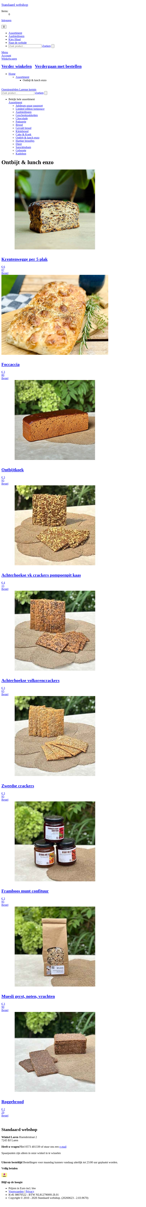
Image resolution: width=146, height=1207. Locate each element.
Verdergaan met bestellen (58, 66)
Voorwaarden (16, 1191)
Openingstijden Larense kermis (18, 89)
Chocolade (22, 118)
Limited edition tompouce (30, 108)
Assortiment (22, 77)
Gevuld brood (23, 128)
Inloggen (6, 20)
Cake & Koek (23, 134)
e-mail (62, 1146)
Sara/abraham (23, 147)
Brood (19, 124)
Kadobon (21, 153)
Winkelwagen (9, 58)
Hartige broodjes (25, 140)
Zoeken (46, 45)
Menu (4, 52)
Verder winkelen (16, 66)
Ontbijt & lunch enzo (27, 137)
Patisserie (21, 121)
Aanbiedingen (24, 112)
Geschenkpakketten (27, 115)
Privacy (30, 1191)
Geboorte (21, 150)
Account (6, 55)
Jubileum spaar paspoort (29, 105)
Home (12, 73)
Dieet (19, 144)
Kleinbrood (22, 131)
